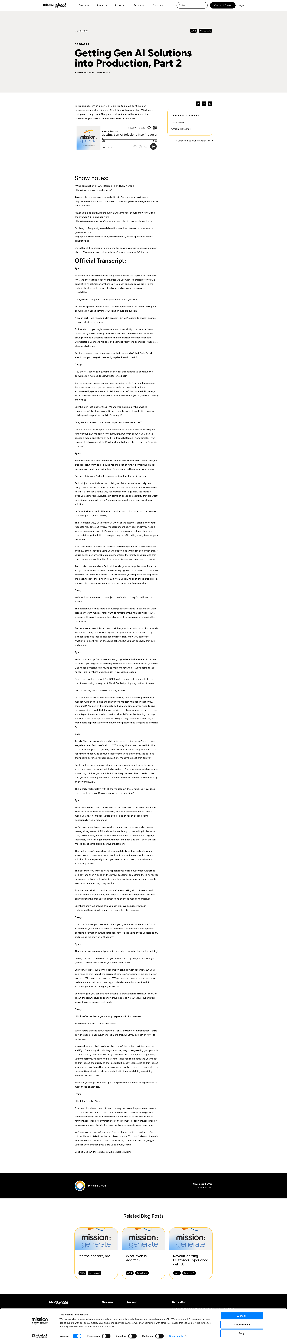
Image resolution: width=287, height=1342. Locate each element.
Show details (176, 1336)
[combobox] (192, 5)
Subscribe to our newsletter (193, 140)
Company (158, 5)
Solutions (84, 5)
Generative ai (205, 31)
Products (102, 5)
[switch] (106, 1336)
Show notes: (178, 122)
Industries (120, 5)
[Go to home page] (54, 5)
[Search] (180, 5)
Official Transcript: (181, 128)
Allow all (241, 1316)
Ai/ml (193, 31)
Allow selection (242, 1324)
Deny (241, 1333)
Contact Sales (222, 5)
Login (241, 5)
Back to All (82, 31)
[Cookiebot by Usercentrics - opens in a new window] (40, 1336)
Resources (139, 5)
